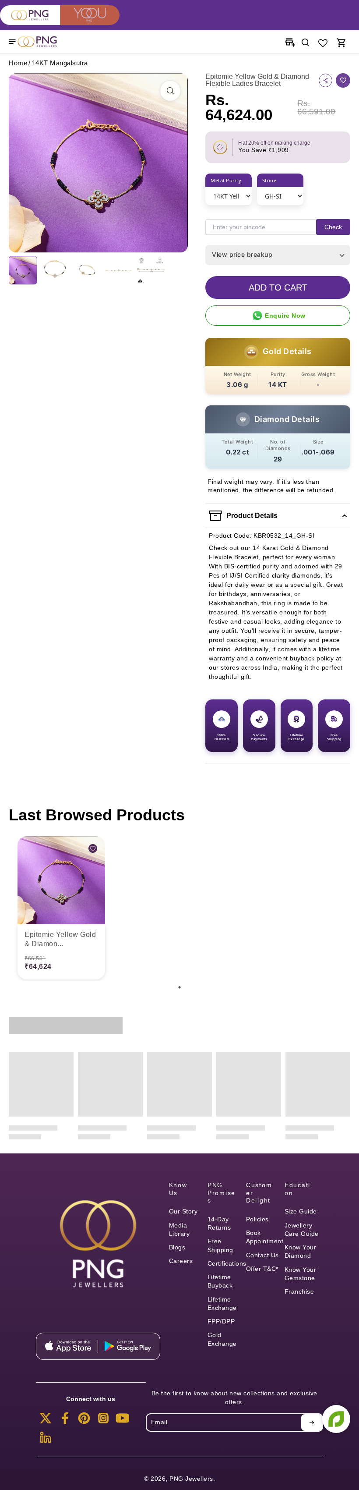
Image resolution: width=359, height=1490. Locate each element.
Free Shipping (220, 1245)
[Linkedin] (45, 1440)
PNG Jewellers (191, 1478)
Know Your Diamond (301, 1251)
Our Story (183, 1211)
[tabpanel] (61, 908)
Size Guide (301, 1211)
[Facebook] (64, 1420)
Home (18, 63)
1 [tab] (179, 987)
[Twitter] (45, 1420)
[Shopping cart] (340, 41)
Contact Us (262, 1255)
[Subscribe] (311, 1422)
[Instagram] (103, 1420)
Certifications (227, 1263)
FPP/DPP (221, 1321)
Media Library (179, 1229)
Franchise (299, 1291)
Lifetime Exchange (222, 1303)
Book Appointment (265, 1237)
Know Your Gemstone (301, 1273)
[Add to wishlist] (343, 80)
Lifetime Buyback (220, 1281)
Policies (257, 1219)
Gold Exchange (222, 1339)
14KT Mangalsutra (60, 63)
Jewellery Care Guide (302, 1229)
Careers (181, 1260)
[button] (277, 287)
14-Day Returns (219, 1223)
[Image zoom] (98, 162)
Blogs (177, 1247)
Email (159, 1422)
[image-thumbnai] (23, 270)
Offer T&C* (262, 1268)
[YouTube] (122, 1420)
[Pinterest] (84, 1420)
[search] (305, 41)
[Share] (325, 80)
